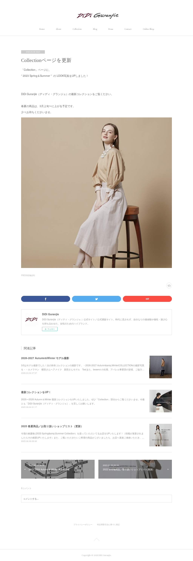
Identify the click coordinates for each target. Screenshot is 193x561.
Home (41, 29)
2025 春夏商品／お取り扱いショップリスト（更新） (52, 426)
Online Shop (148, 29)
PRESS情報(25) (28, 275)
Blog (95, 29)
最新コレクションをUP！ (36, 392)
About (58, 29)
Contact (128, 29)
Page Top (96, 540)
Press (110, 29)
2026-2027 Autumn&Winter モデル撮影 (45, 358)
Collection (77, 29)
